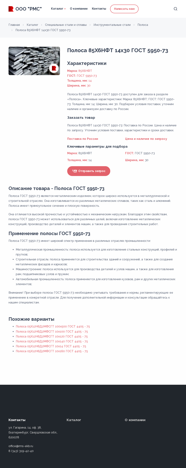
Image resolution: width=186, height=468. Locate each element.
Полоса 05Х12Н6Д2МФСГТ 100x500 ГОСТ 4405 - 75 (53, 326)
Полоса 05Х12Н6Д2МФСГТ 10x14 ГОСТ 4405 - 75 (51, 346)
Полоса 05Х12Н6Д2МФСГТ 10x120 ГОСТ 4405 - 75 (52, 336)
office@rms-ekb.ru (21, 446)
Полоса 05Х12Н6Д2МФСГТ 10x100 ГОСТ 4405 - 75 (52, 331)
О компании (79, 8)
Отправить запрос (91, 171)
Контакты (99, 8)
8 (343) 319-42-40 (21, 451)
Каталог (57, 8)
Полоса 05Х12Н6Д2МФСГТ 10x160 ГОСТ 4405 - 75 (52, 351)
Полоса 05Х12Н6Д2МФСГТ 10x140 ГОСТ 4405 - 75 (52, 341)
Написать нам (124, 9)
